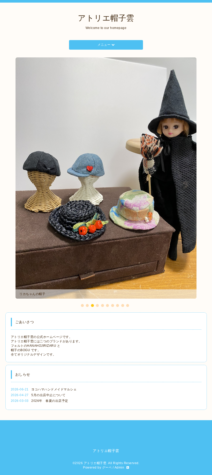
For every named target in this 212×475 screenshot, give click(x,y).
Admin (119, 383)
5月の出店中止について (48, 311)
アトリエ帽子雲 (106, 18)
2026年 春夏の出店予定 (49, 317)
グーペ (107, 383)
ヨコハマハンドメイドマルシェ (54, 305)
